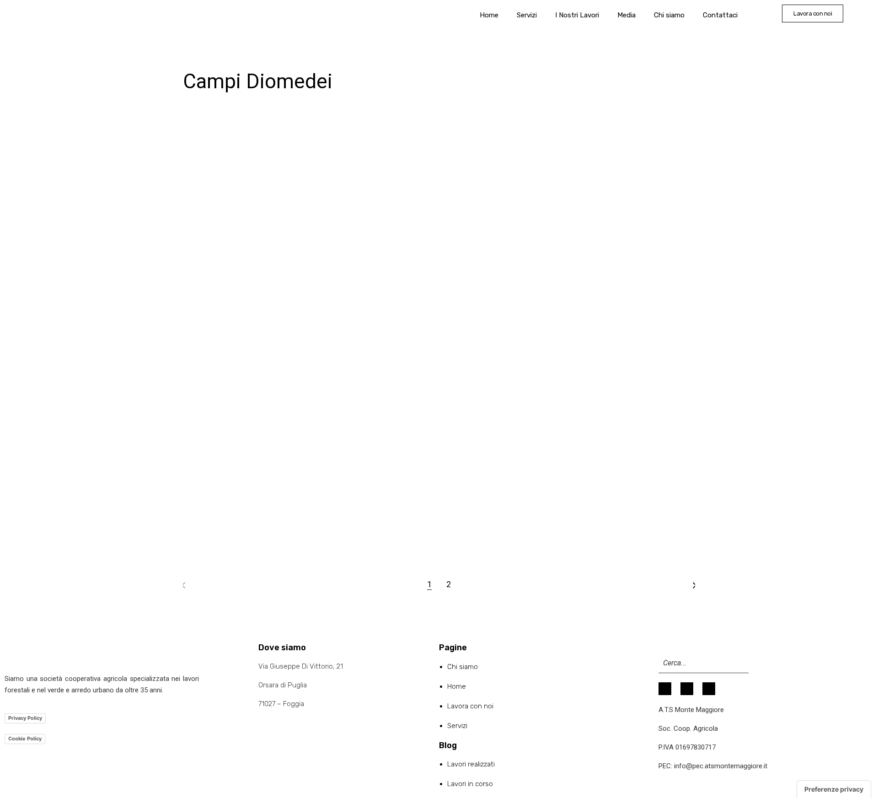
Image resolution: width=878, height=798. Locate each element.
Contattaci (720, 15)
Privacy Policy (25, 718)
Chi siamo (669, 15)
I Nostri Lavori (577, 15)
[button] (812, 13)
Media (626, 15)
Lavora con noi (470, 706)
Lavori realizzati (471, 764)
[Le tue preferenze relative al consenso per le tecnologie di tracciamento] (834, 789)
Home (489, 15)
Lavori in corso (470, 784)
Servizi (527, 15)
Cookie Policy (25, 738)
